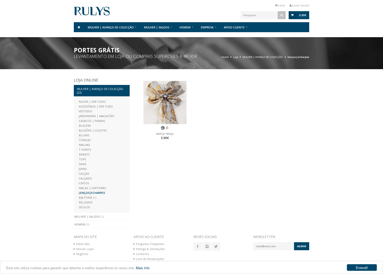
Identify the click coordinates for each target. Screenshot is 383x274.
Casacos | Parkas (92, 121)
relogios (86, 202)
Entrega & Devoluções (150, 249)
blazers (85, 126)
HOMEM (185, 27)
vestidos (85, 111)
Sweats (84, 154)
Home (79, 27)
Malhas (84, 145)
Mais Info (143, 267)
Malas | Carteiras (92, 188)
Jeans (83, 169)
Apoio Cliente (234, 27)
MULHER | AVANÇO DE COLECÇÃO (111, 27)
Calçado (85, 178)
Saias (82, 164)
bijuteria (87, 197)
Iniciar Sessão (300, 5)
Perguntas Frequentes (150, 244)
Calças (84, 173)
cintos (84, 183)
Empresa (207, 27)
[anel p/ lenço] (165, 102)
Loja (235, 57)
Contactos (142, 254)
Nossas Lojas (85, 249)
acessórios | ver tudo (96, 106)
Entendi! (362, 267)
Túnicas (85, 140)
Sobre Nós (83, 244)
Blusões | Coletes (93, 130)
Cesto (281, 5)
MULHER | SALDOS (156, 27)
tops (82, 159)
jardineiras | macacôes (96, 116)
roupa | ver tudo (92, 102)
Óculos (84, 207)
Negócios (82, 254)
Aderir (301, 246)
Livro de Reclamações (150, 259)
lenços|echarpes (298, 57)
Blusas (84, 135)
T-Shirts (85, 149)
